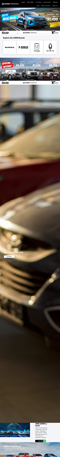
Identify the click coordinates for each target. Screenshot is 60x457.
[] (44, 442)
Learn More (10, 71)
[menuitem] (23, 2)
